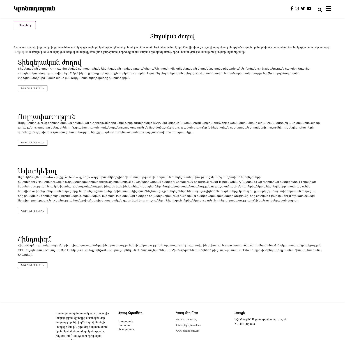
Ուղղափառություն (47, 116)
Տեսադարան (126, 329)
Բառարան (124, 325)
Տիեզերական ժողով (49, 62)
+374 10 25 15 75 (186, 319)
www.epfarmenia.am (187, 330)
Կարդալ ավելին (32, 88)
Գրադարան (125, 321)
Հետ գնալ (25, 25)
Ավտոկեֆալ (37, 170)
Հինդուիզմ (34, 238)
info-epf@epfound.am (188, 325)
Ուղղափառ (21, 52)
